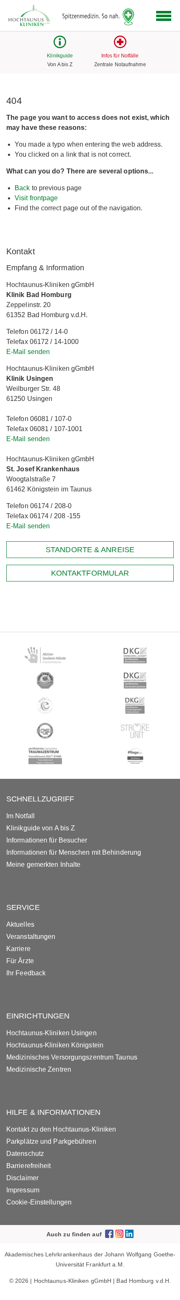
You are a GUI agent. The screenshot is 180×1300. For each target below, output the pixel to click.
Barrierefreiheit (28, 1165)
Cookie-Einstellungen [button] (39, 1202)
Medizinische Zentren (38, 1069)
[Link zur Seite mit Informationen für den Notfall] (120, 45)
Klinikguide (60, 56)
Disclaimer (22, 1177)
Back (22, 187)
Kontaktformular (90, 573)
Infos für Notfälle (120, 56)
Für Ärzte (20, 960)
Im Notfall (20, 815)
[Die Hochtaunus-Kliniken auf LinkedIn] (129, 1234)
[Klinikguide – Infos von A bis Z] (60, 45)
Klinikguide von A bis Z (40, 828)
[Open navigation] (164, 15)
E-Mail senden (28, 351)
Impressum (22, 1190)
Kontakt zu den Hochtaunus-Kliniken (61, 1129)
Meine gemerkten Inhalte (43, 864)
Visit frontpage (36, 198)
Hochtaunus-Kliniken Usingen (51, 1032)
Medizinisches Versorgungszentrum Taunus (71, 1057)
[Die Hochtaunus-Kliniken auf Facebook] (109, 1234)
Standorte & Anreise (90, 549)
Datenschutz (25, 1153)
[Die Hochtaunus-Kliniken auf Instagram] (119, 1234)
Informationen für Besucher (46, 840)
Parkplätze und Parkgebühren (51, 1141)
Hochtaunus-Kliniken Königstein (54, 1045)
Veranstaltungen (31, 936)
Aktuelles (20, 924)
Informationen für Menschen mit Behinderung (73, 852)
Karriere (18, 948)
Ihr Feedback (26, 973)
